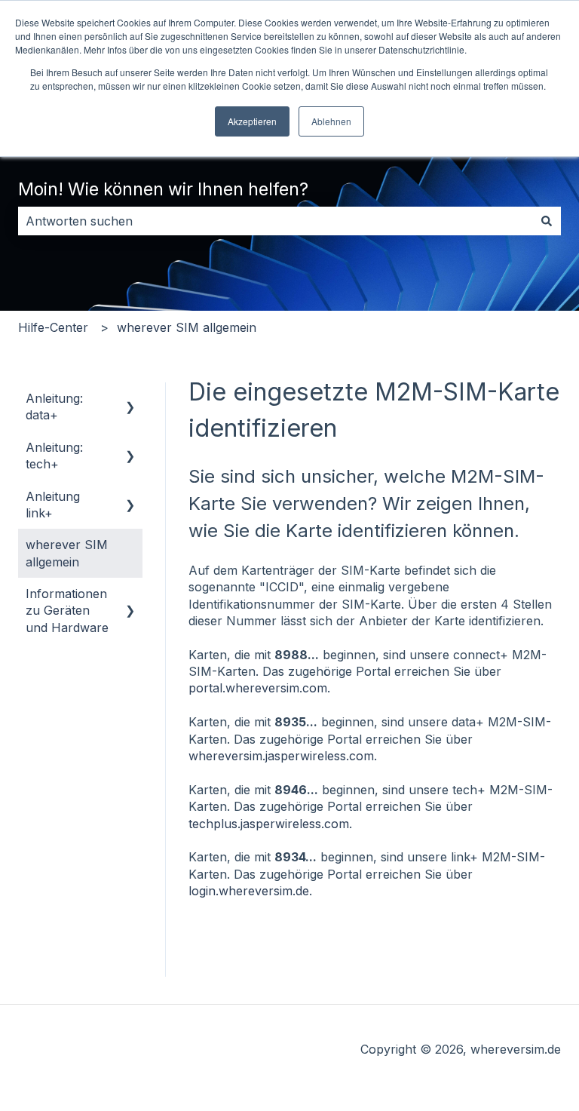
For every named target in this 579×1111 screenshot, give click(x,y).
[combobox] (275, 221)
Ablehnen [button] (331, 121)
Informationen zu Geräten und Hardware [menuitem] (67, 610)
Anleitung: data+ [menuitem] (54, 406)
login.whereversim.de (248, 890)
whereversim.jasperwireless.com (281, 755)
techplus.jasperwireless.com (268, 823)
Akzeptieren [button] (252, 121)
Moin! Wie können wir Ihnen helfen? (163, 189)
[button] (130, 399)
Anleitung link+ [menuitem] (53, 504)
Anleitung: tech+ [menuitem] (54, 455)
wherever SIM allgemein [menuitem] (67, 553)
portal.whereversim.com (257, 687)
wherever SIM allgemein (186, 327)
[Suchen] (546, 221)
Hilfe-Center (53, 327)
